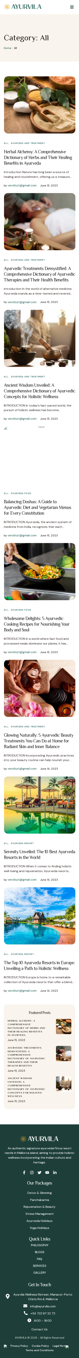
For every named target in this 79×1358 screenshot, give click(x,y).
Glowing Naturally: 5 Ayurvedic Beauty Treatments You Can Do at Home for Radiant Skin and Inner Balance (38, 741)
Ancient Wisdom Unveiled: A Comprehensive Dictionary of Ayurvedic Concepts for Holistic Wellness (39, 391)
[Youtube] (47, 1172)
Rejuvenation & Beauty (39, 1207)
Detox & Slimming (39, 1193)
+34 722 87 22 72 (42, 1313)
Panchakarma (39, 1200)
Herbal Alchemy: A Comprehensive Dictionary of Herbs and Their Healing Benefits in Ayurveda (38, 157)
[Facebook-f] (24, 1172)
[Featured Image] (39, 104)
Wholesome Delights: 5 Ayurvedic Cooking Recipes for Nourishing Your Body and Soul (37, 624)
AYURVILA (21, 1337)
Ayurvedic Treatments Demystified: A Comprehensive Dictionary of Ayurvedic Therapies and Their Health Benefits (39, 274)
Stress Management (40, 1214)
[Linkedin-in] (55, 1172)
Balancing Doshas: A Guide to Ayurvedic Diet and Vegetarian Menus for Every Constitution (37, 507)
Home (7, 48)
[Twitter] (39, 1172)
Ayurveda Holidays (39, 1221)
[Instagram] (32, 1172)
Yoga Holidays (39, 1228)
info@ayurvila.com (43, 1306)
